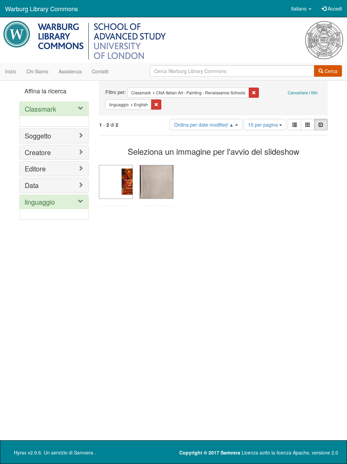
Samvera (83, 452)
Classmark (40, 109)
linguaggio (40, 202)
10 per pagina (263, 124)
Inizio (10, 71)
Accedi (334, 8)
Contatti (100, 71)
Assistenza (70, 71)
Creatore (38, 152)
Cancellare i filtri (303, 92)
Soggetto (38, 136)
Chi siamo (37, 71)
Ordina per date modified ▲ (204, 124)
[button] (301, 8)
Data (32, 185)
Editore (35, 168)
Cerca (330, 71)
